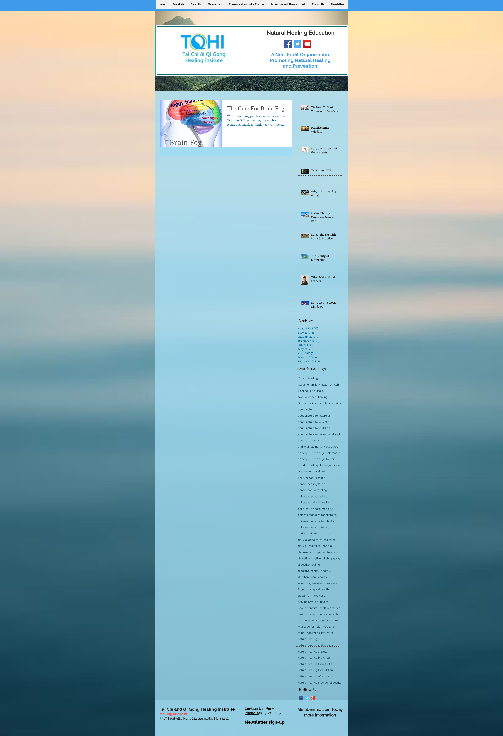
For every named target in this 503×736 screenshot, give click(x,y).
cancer (320, 477)
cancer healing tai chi (312, 484)
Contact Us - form (260, 709)
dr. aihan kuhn (307, 576)
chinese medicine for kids (314, 527)
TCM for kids (333, 403)
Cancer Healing (308, 378)
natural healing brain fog (314, 657)
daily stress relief (309, 545)
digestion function (326, 552)
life (300, 620)
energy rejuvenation (310, 583)
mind (301, 632)
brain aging (305, 471)
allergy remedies (309, 440)
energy (322, 576)
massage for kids (309, 626)
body (336, 465)
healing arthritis (308, 601)
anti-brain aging (308, 446)
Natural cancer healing (313, 397)
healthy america (329, 608)
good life (303, 595)
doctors (326, 570)
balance (325, 465)
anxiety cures (329, 446)
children (303, 508)
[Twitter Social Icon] (297, 44)
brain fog (321, 471)
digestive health (308, 570)
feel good (332, 583)
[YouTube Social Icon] (307, 44)
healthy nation (307, 614)
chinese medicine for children (317, 521)
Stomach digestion (310, 403)
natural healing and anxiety (315, 645)
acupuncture (306, 409)
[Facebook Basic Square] (301, 698)
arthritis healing (308, 465)
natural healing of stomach (315, 676)
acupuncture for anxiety (313, 421)
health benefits (307, 608)
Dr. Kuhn (335, 384)
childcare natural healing (314, 502)
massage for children (325, 620)
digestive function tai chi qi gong (319, 558)
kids (335, 614)
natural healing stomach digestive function (320, 682)
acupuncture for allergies (314, 415)
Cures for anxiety (309, 384)
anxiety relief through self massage (320, 453)
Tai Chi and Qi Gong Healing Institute (197, 709)
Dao (324, 384)
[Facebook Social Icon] (288, 44)
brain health (305, 477)
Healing (303, 390)
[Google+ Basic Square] (313, 698)
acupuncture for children (314, 428)
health (324, 601)
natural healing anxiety (312, 651)
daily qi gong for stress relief (316, 539)
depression (305, 552)
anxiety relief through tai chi (316, 459)
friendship (304, 589)
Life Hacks (317, 390)
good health (321, 589)
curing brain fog (308, 533)
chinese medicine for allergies (317, 514)
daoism (327, 545)
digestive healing (309, 564)
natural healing (307, 639)
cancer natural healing (312, 490)
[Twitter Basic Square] (307, 698)
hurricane (325, 614)
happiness (318, 595)
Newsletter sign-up (265, 722)
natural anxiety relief (320, 632)
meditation (329, 626)
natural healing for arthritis (315, 663)
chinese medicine (322, 508)
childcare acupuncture (312, 496)
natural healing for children (315, 670)
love (307, 620)
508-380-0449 (269, 713)
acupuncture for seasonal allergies (320, 434)
